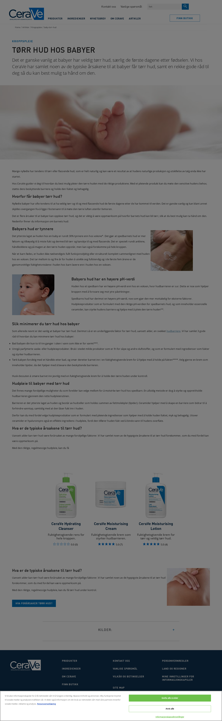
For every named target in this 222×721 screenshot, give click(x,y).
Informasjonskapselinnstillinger (170, 716)
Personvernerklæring (46, 703)
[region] (111, 706)
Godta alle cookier (170, 698)
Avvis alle (170, 708)
